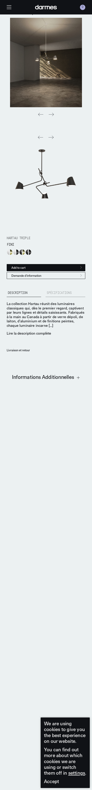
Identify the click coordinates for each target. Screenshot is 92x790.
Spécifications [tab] (59, 293)
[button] (51, 114)
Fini (10, 244)
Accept (51, 781)
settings (76, 773)
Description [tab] (17, 293)
